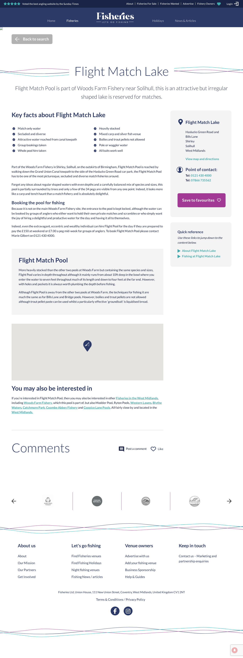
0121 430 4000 (201, 175)
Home (51, 21)
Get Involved (27, 577)
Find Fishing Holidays (86, 563)
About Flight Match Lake (199, 251)
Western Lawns (140, 403)
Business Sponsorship (140, 570)
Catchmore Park (34, 407)
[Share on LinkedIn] (3, 516)
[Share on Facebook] (3, 497)
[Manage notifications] (234, 650)
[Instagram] (128, 611)
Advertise (188, 3)
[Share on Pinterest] (3, 509)
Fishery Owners (206, 3)
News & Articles (185, 21)
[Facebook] (115, 611)
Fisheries (72, 21)
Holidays (158, 21)
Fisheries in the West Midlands (137, 398)
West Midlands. (22, 412)
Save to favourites (198, 200)
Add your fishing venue (140, 563)
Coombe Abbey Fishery (62, 407)
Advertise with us (137, 556)
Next (229, 501)
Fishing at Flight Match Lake (201, 256)
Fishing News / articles (87, 577)
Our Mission (26, 563)
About (129, 3)
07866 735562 (201, 180)
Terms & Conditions (109, 599)
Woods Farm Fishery (38, 403)
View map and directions (202, 159)
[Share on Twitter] (3, 503)
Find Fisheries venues (86, 556)
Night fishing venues (86, 570)
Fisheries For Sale (146, 3)
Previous (14, 501)
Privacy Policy (135, 599)
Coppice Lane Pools (97, 407)
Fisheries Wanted (169, 3)
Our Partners (27, 570)
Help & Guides (135, 577)
